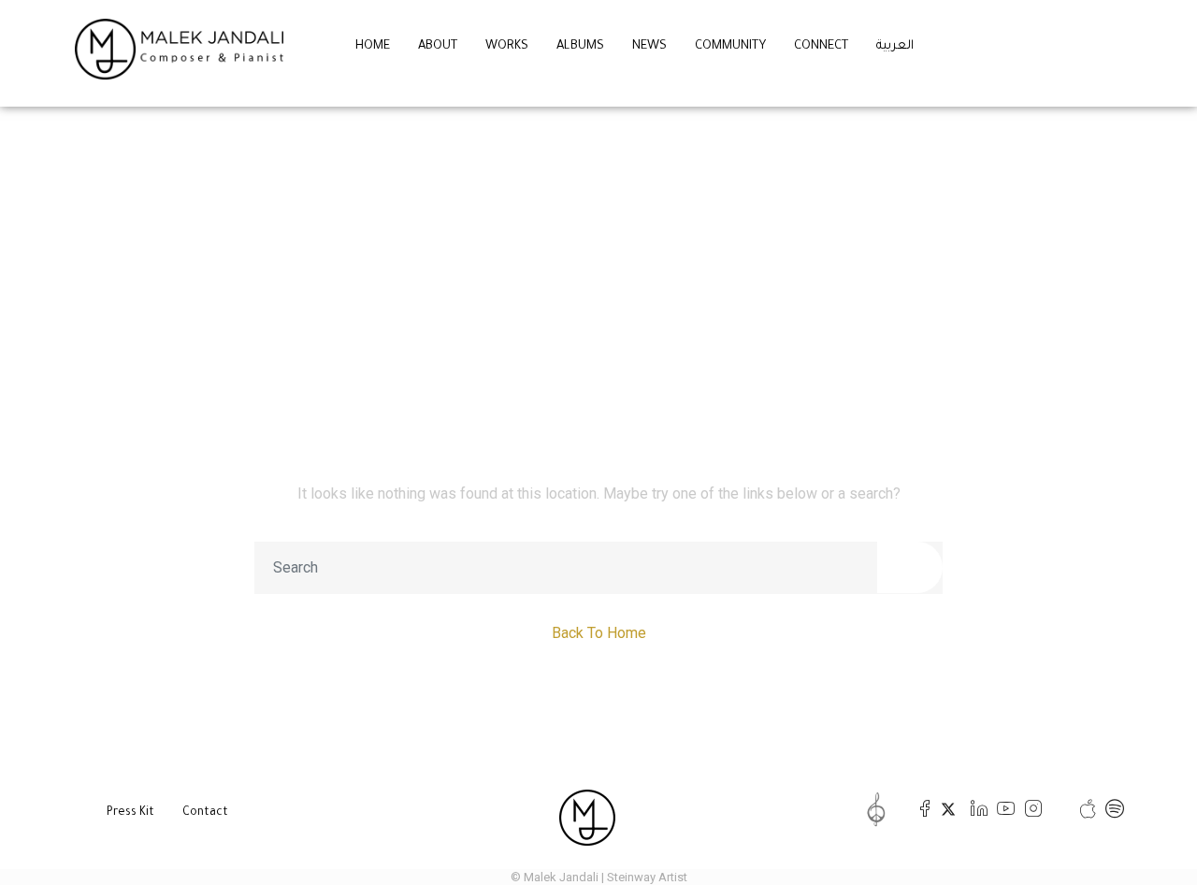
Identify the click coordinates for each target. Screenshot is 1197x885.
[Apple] (1083, 809)
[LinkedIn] (975, 809)
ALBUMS (580, 46)
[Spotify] (1110, 809)
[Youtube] (1002, 809)
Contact (205, 813)
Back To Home (599, 633)
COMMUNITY (730, 46)
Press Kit (130, 813)
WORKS (506, 46)
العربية (895, 46)
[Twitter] (948, 809)
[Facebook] (921, 809)
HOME (372, 46)
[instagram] (1029, 809)
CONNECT (821, 46)
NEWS (649, 46)
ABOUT (437, 46)
